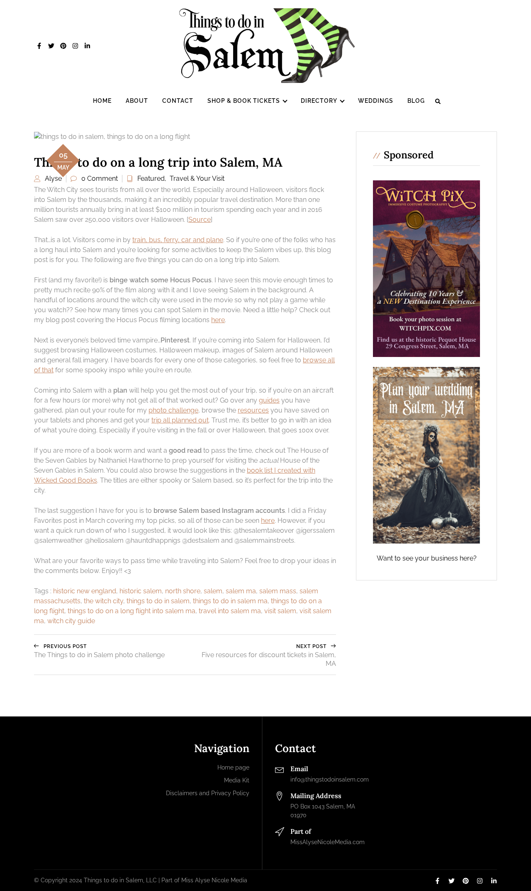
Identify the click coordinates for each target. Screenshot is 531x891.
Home (102, 100)
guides (269, 400)
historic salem (140, 591)
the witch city (103, 601)
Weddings (375, 100)
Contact (177, 100)
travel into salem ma (230, 611)
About (137, 100)
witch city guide (71, 621)
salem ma (241, 591)
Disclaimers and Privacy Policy (207, 793)
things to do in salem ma (230, 601)
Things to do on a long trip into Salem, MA (158, 162)
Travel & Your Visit (197, 178)
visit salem (280, 611)
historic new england (84, 591)
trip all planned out (180, 420)
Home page (233, 767)
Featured (151, 178)
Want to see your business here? (427, 558)
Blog (416, 100)
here (218, 320)
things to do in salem (158, 601)
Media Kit (236, 780)
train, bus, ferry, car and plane (177, 240)
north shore (182, 591)
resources (253, 410)
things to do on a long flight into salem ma (131, 611)
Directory (319, 100)
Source (199, 219)
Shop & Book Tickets (243, 100)
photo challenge (173, 410)
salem (213, 591)
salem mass (277, 591)
